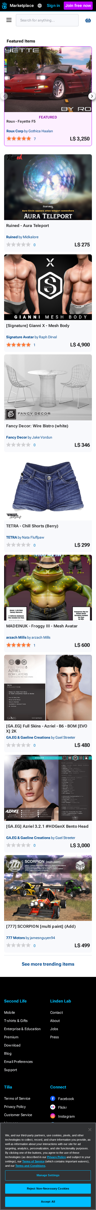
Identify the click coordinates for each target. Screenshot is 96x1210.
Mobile (9, 1012)
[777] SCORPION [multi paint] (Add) (41, 926)
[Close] (89, 1129)
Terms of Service (17, 1098)
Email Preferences (18, 1062)
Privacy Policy (15, 1107)
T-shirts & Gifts (16, 1021)
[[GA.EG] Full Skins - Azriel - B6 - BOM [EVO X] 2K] (48, 688)
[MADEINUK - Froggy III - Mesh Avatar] (48, 587)
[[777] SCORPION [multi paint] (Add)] (48, 888)
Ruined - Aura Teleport (27, 225)
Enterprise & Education (22, 1029)
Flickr (62, 1107)
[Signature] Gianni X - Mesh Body (37, 325)
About (55, 1021)
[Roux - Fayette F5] (48, 79)
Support (10, 1070)
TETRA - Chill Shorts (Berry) (32, 526)
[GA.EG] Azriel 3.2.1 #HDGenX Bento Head (47, 826)
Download (12, 1045)
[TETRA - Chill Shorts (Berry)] (48, 487)
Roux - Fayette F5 (21, 121)
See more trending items (48, 964)
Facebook (65, 1099)
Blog (8, 1053)
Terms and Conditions (30, 1165)
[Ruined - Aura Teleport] (48, 187)
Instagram (66, 1116)
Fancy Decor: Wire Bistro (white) (37, 425)
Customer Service (18, 1115)
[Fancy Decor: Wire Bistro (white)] (48, 387)
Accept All (48, 1201)
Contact (56, 1012)
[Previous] (4, 96)
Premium (11, 1037)
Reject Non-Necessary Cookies (48, 1188)
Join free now (78, 5)
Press (54, 1037)
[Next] (91, 96)
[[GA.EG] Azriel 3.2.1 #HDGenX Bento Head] (48, 788)
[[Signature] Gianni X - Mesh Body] (48, 287)
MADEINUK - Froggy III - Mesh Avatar (42, 626)
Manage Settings (48, 1175)
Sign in (53, 5)
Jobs (54, 1029)
